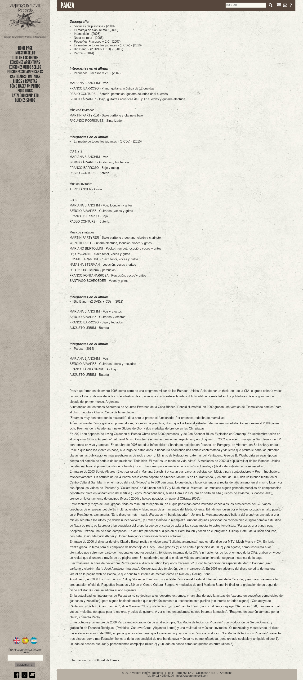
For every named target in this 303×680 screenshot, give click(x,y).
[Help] (291, 6)
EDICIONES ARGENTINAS (25, 62)
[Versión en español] (25, 643)
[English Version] (17, 643)
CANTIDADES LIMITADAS (25, 76)
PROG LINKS (25, 91)
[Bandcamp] (32, 676)
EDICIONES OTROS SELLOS (25, 67)
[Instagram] (25, 676)
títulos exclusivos (25, 57)
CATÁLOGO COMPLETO (25, 95)
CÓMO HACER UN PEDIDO (25, 86)
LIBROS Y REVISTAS (25, 81)
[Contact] (285, 6)
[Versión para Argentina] (34, 643)
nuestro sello (25, 53)
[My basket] (278, 6)
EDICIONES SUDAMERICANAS (25, 72)
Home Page (25, 48)
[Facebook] (17, 676)
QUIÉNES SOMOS (25, 100)
